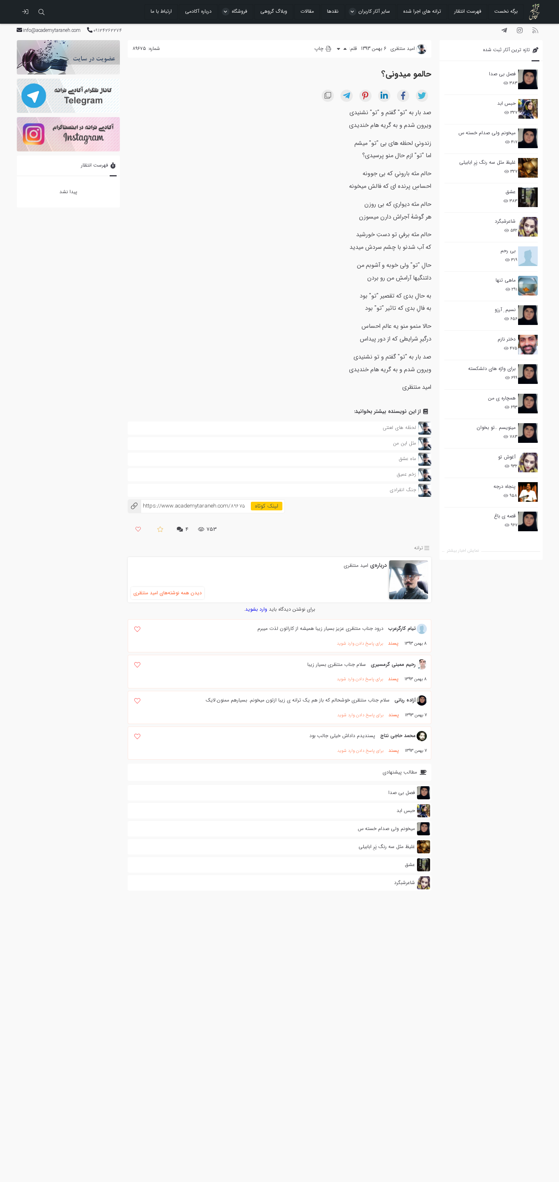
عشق (510, 192)
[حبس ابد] (528, 109)
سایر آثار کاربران (374, 11)
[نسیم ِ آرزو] (528, 315)
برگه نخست (506, 11)
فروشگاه (239, 11)
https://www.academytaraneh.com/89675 (186, 506)
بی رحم (508, 251)
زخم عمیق (406, 474)
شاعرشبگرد (505, 221)
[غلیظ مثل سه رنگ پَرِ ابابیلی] (528, 168)
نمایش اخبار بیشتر (463, 550)
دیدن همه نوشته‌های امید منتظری (167, 593)
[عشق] (528, 197)
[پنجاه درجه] (528, 492)
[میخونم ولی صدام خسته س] (528, 138)
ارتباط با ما (161, 11)
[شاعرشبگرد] (528, 227)
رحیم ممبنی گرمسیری (393, 664)
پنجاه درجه (505, 486)
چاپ (319, 48)
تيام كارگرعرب (402, 628)
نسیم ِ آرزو (505, 310)
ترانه (418, 548)
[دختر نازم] (528, 344)
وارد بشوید (256, 609)
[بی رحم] (528, 256)
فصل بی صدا (502, 74)
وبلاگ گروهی (273, 11)
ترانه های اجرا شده (422, 11)
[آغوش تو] (528, 462)
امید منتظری (356, 565)
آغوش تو (507, 457)
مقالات (307, 11)
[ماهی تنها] (528, 286)
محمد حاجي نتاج (398, 736)
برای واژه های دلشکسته (492, 368)
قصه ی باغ (505, 516)
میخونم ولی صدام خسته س (487, 133)
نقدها (332, 11)
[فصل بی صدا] (528, 79)
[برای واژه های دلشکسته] (528, 374)
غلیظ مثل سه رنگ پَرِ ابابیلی (487, 162)
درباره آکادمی (198, 11)
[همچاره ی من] (528, 403)
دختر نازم (507, 339)
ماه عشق (407, 458)
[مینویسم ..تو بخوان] (528, 433)
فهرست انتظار (467, 11)
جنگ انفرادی (403, 490)
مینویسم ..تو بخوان (496, 427)
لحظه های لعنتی (399, 427)
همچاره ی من (502, 398)
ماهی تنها (506, 280)
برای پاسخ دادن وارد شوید (360, 643)
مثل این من (404, 443)
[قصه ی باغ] (528, 521)
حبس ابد (506, 103)
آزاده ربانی (405, 700)
